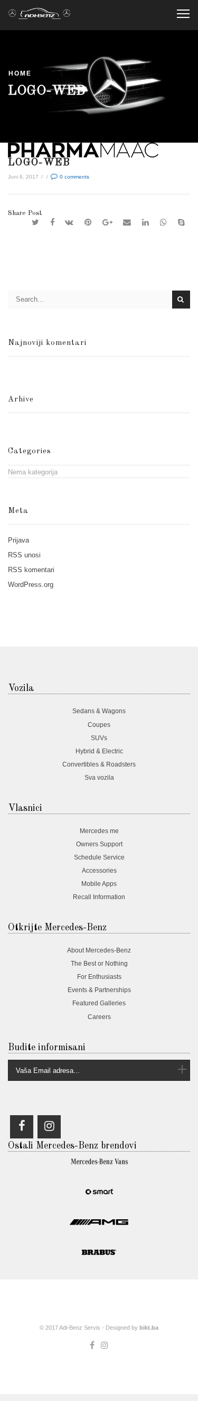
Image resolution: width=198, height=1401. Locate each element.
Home (20, 73)
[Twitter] (35, 223)
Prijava (18, 540)
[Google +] (107, 223)
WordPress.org (30, 585)
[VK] (69, 223)
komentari (31, 570)
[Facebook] (52, 223)
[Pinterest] (88, 223)
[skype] (181, 223)
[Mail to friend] (127, 223)
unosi (24, 555)
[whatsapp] (164, 223)
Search (181, 300)
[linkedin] (146, 223)
